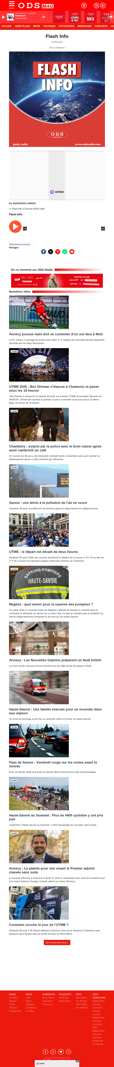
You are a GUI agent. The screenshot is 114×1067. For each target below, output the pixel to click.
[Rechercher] (96, 5)
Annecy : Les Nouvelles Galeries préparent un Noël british (55, 660)
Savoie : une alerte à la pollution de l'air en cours (48, 503)
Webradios (85, 26)
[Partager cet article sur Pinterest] (57, 253)
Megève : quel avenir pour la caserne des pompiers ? (51, 604)
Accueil (7, 26)
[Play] (4, 17)
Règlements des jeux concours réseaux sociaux (98, 1008)
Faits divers (66, 26)
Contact (13, 997)
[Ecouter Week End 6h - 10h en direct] (57, 280)
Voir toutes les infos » (57, 942)
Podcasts (101, 26)
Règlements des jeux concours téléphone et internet (98, 1037)
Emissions (47, 1001)
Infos (36, 26)
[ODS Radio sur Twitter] (53, 1051)
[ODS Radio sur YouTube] (61, 1051)
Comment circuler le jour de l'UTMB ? (39, 925)
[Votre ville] (84, 5)
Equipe (12, 1001)
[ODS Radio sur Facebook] (45, 1051)
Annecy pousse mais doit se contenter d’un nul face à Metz (56, 334)
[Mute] (44, 17)
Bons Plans (22, 26)
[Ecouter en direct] (103, 5)
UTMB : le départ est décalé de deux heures (43, 552)
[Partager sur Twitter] (50, 253)
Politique (49, 26)
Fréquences (15, 1011)
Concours (47, 1004)
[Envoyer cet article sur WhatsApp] (64, 253)
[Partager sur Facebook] (43, 253)
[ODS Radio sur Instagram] (68, 1051)
